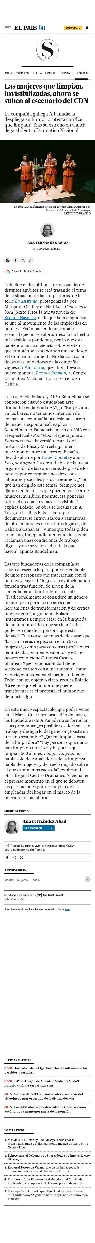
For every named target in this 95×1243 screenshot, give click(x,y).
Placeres (81, 73)
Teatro (35, 880)
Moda (8, 73)
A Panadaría (32, 367)
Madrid (9, 880)
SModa (47, 50)
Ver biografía (33, 828)
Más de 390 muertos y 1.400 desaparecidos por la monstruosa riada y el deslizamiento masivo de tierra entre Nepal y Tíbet (48, 1143)
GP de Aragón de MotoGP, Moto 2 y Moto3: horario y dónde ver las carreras (42, 1083)
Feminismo (66, 73)
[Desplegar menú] (7, 27)
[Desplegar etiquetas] (88, 879)
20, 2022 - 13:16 (47, 248)
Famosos (50, 73)
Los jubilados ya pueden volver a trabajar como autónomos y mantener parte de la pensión (45, 1109)
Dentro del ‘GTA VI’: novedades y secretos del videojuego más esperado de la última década (43, 1096)
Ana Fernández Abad (47, 243)
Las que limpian (51, 373)
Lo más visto (14, 1130)
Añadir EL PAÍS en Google (26, 271)
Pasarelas (21, 73)
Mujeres (22, 880)
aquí (67, 909)
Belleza (37, 73)
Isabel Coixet (55, 457)
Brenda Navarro (20, 317)
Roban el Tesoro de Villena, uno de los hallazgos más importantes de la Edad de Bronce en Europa (44, 1169)
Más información (13, 899)
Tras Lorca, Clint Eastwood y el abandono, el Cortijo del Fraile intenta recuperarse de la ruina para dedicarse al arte (48, 1181)
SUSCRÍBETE (73, 27)
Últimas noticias (17, 1060)
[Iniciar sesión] (87, 27)
